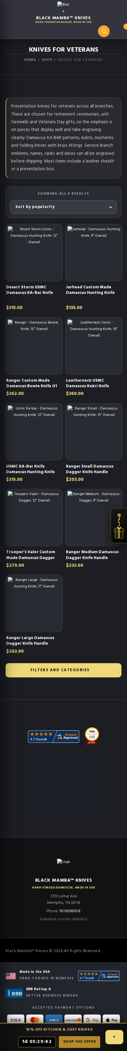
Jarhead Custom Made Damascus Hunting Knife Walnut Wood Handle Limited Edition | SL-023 (90, 295)
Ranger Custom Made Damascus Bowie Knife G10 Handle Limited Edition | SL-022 (32, 389)
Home (30, 60)
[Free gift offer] (119, 525)
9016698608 (69, 911)
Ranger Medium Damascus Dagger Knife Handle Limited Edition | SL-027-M (93, 557)
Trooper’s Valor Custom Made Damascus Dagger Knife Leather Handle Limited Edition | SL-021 (30, 560)
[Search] (104, 31)
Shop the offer (79, 1042)
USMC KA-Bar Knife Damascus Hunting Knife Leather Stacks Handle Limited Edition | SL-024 (30, 475)
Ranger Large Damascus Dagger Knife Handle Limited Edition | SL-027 (30, 643)
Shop (47, 60)
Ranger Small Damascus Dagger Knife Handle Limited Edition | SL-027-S (92, 472)
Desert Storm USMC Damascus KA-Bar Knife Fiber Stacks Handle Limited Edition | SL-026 (30, 295)
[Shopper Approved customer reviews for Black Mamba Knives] (99, 976)
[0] (120, 32)
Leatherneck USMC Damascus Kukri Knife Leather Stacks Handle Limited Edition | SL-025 (90, 389)
